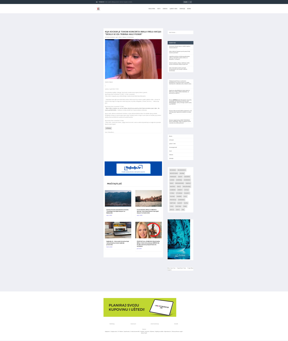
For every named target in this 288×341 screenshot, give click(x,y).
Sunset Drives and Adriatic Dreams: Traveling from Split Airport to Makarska (117, 211)
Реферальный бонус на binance (177, 81)
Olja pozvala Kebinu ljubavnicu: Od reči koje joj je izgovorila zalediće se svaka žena (180, 112)
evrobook (112, 37)
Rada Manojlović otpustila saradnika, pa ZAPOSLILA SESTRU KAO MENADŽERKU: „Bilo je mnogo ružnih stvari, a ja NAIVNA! (180, 102)
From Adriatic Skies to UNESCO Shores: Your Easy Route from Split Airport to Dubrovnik (148, 211)
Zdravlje (182, 8)
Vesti (158, 8)
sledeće (180, 203)
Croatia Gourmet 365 (134, 331)
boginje (182, 173)
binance (171, 110)
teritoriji (178, 206)
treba (185, 206)
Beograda (173, 170)
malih (171, 183)
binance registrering (174, 120)
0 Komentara (130, 37)
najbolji (188, 183)
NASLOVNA (152, 8)
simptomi (172, 203)
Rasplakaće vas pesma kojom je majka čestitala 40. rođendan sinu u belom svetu (180, 83)
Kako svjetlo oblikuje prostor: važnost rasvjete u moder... (119, 2)
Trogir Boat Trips (181, 268)
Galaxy (180, 176)
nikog (179, 186)
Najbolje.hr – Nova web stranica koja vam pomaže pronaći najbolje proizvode (117, 243)
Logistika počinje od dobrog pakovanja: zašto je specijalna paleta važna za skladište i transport (179, 58)
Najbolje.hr (107, 331)
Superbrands (126, 331)
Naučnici (172, 186)
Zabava (165, 8)
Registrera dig (173, 90)
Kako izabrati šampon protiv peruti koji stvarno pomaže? (179, 52)
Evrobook (147, 331)
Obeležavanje (186, 186)
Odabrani (172, 190)
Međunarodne (179, 183)
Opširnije (108, 128)
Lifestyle (171, 140)
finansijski (173, 176)
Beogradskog (182, 170)
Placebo (172, 196)
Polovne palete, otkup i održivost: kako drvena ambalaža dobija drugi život (179, 63)
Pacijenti (186, 193)
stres (171, 206)
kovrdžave (187, 180)
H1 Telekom (120, 331)
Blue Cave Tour (172, 268)
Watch (172, 209)
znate (178, 209)
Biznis (189, 8)
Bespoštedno (174, 173)
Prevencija (173, 199)
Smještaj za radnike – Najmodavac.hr (163, 331)
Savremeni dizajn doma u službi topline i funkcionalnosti (179, 47)
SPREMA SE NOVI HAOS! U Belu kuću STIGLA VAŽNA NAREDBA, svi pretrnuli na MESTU (179, 92)
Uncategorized (173, 147)
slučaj (186, 203)
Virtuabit (142, 331)
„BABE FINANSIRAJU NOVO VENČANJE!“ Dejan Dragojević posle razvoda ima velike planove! (180, 121)
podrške (179, 196)
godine (172, 180)
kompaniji (179, 180)
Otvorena (179, 193)
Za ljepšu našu (114, 331)
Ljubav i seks (173, 8)
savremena (181, 199)
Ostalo (186, 190)
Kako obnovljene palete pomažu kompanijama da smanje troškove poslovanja (178, 69)
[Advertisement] (134, 147)
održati (180, 190)
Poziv (185, 196)
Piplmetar (152, 331)
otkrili (172, 193)
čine (183, 209)
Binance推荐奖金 (173, 100)
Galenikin (187, 176)
